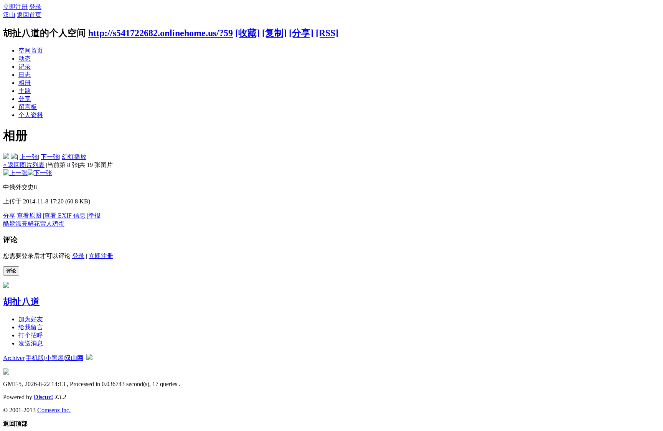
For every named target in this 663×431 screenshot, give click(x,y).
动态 (24, 58)
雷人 (46, 223)
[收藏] (247, 33)
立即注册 (15, 6)
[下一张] (40, 173)
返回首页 (29, 15)
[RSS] (327, 33)
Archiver (14, 358)
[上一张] (15, 173)
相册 (24, 82)
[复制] (274, 33)
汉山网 (74, 358)
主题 (24, 91)
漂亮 (21, 223)
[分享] (301, 33)
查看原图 (29, 215)
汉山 (9, 15)
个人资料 (30, 115)
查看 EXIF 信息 (65, 215)
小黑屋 (54, 358)
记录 (24, 66)
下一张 (50, 157)
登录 (35, 6)
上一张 (29, 157)
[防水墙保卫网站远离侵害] (89, 358)
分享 (24, 99)
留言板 (27, 107)
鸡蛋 (58, 223)
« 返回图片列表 (24, 165)
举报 (94, 215)
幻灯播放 (74, 157)
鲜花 (34, 223)
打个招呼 (30, 335)
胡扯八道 (21, 302)
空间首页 (30, 50)
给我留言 (30, 327)
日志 (24, 74)
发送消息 (30, 343)
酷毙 (9, 223)
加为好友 (30, 319)
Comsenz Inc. (54, 410)
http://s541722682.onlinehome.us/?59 (160, 33)
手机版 (35, 358)
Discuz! (43, 397)
